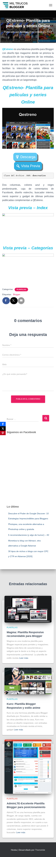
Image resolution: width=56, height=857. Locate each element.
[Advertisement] (28, 472)
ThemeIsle (40, 850)
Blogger (16, 294)
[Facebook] (3, 424)
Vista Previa (30, 166)
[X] (3, 428)
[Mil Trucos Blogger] (16, 5)
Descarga (27, 157)
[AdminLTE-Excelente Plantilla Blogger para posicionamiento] (28, 766)
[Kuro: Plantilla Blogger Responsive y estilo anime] (28, 681)
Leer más (23, 658)
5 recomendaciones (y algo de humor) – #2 (28, 535)
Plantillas (21, 289)
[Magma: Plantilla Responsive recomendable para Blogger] (28, 609)
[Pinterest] (3, 433)
